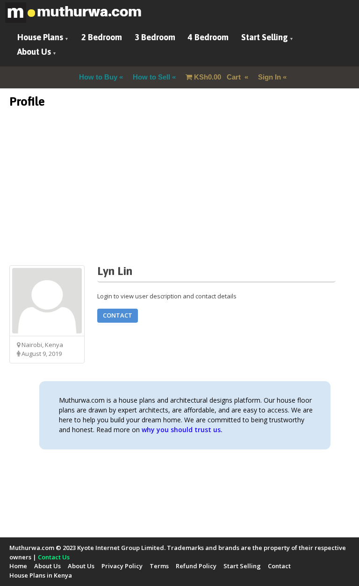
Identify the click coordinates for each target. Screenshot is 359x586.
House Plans (40, 37)
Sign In (269, 77)
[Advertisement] (179, 199)
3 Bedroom (155, 37)
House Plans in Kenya (40, 575)
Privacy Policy (122, 566)
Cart (218, 77)
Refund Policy (196, 566)
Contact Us (54, 557)
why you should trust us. (182, 429)
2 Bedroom (101, 37)
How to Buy (98, 77)
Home (18, 566)
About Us (34, 52)
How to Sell (151, 77)
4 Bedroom (208, 37)
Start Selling (264, 37)
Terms (159, 566)
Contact (117, 315)
